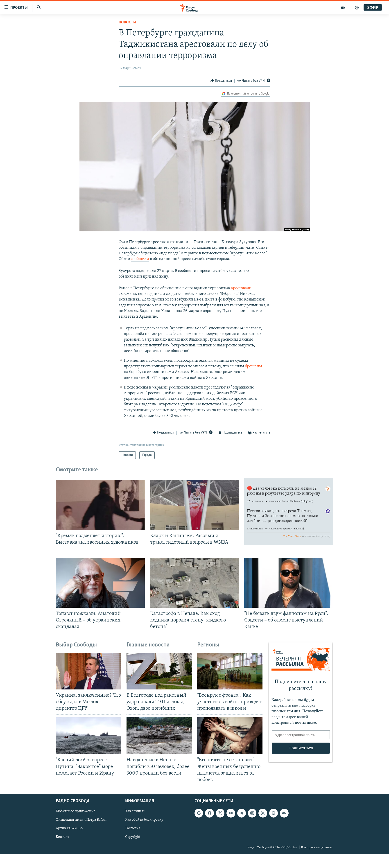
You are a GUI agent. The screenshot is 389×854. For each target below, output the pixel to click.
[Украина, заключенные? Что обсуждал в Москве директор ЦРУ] (88, 671)
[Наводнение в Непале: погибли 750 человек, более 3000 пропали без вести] (159, 735)
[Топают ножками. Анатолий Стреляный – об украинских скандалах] (100, 583)
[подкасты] (357, 7)
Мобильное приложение (75, 811)
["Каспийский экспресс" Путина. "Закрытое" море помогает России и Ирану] (88, 735)
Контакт (62, 837)
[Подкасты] (273, 813)
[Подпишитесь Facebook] (209, 813)
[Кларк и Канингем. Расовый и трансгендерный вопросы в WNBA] (194, 505)
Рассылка (132, 828)
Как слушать (135, 811)
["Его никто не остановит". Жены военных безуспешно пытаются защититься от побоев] (229, 735)
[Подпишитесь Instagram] (252, 813)
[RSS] (262, 813)
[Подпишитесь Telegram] (241, 813)
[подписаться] (284, 813)
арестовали (241, 288)
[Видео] (343, 7)
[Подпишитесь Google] (198, 813)
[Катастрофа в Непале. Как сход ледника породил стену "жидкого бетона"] (194, 583)
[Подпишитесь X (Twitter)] (220, 813)
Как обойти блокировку (144, 820)
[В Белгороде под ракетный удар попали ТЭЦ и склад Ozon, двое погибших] (159, 671)
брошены (253, 366)
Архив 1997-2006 (69, 828)
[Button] (221, 81)
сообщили (140, 259)
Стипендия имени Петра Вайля (81, 820)
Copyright (132, 837)
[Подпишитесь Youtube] (230, 813)
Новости (127, 22)
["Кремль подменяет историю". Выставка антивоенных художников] (100, 505)
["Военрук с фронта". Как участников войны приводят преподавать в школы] (229, 671)
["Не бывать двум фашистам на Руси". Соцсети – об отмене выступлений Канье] (288, 583)
